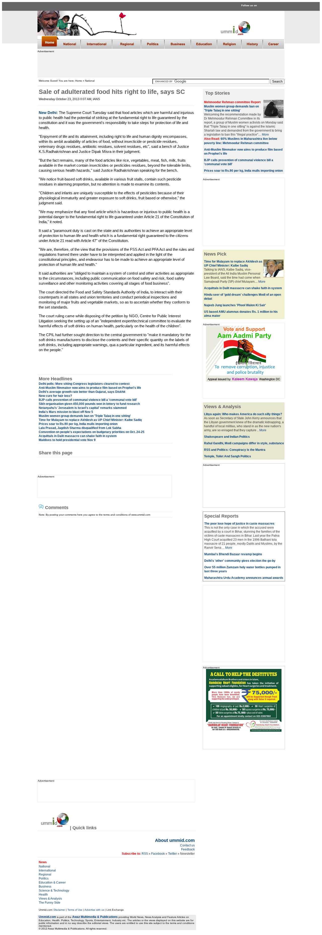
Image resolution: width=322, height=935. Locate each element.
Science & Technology (54, 890)
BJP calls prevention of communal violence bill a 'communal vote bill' (88, 400)
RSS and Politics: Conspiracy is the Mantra (234, 450)
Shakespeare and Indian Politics (227, 437)
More (265, 134)
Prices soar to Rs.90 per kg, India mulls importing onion (78, 424)
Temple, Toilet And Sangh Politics (227, 456)
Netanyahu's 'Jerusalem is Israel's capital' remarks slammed (83, 408)
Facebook (158, 853)
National (44, 866)
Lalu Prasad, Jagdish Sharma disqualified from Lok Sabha (80, 428)
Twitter (173, 853)
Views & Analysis (50, 898)
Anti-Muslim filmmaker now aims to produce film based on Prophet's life (90, 388)
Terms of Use (75, 909)
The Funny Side (49, 902)
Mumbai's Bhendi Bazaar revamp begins (233, 554)
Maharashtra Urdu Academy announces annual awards (243, 578)
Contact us (187, 845)
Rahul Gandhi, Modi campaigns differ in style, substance (244, 443)
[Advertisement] (160, 64)
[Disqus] (114, 580)
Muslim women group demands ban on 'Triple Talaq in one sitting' (85, 416)
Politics (44, 878)
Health (43, 894)
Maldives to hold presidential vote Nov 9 (67, 440)
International (47, 870)
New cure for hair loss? (55, 396)
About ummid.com (175, 840)
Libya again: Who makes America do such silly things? (243, 414)
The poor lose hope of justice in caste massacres (239, 523)
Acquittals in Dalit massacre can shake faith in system (78, 436)
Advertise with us (94, 909)
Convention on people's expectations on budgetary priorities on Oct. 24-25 (91, 432)
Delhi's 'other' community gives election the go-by (239, 561)
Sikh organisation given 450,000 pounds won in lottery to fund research (89, 404)
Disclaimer (59, 909)
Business (45, 886)
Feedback (188, 849)
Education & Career (52, 882)
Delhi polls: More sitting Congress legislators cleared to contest (84, 384)
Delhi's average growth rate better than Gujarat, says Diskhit (82, 392)
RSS (144, 853)
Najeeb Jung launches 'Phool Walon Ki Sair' (235, 305)
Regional (45, 874)
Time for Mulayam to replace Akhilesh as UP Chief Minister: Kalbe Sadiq (90, 420)
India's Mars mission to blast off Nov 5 (66, 412)
